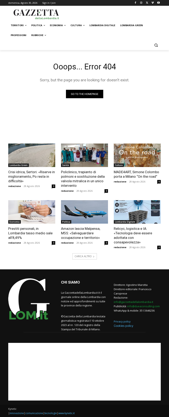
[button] (156, 45)
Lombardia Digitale (125, 221)
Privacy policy (122, 321)
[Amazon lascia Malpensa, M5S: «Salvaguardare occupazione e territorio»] (84, 212)
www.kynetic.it (66, 413)
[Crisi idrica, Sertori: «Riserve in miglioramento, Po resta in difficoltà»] (31, 155)
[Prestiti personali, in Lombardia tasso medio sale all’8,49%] (31, 212)
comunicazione (34, 413)
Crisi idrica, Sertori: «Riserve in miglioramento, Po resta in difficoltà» (31, 176)
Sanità (65, 165)
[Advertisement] (112, 14)
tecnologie (51, 413)
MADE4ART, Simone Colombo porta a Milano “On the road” (136, 174)
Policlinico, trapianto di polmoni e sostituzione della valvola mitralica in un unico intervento (83, 179)
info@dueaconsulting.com (143, 306)
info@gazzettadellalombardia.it (133, 302)
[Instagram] (141, 3)
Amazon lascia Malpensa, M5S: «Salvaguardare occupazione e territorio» (80, 233)
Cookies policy (123, 325)
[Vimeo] (152, 3)
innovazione (17, 413)
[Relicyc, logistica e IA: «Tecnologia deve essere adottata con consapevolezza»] (137, 212)
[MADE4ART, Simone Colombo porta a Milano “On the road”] (137, 155)
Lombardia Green (18, 165)
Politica (66, 221)
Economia (14, 221)
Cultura (119, 165)
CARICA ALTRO (83, 256)
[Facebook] (135, 3)
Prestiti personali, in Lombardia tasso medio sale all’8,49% (30, 233)
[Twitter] (147, 3)
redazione (14, 186)
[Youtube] (158, 3)
